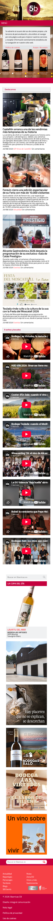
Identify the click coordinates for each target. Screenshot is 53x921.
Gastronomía (32, 883)
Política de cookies (12, 47)
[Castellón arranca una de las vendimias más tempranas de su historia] (26, 110)
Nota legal (7, 907)
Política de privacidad (12, 913)
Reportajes (7, 876)
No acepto (44, 47)
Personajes (7, 879)
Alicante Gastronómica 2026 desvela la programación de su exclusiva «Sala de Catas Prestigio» (25, 253)
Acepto (35, 47)
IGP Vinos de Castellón (22, 148)
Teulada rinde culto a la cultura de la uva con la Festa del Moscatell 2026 (26, 309)
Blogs (5, 886)
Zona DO (30, 876)
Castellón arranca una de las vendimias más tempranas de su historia (25, 130)
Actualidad (17, 209)
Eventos (16, 267)
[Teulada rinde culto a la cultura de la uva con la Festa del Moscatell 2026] (26, 289)
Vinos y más (31, 879)
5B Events (7, 889)
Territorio (6, 883)
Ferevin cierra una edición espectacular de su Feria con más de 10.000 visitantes (26, 191)
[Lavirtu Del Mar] (26, 606)
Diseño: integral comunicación (16, 902)
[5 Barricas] (33, 9)
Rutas (29, 873)
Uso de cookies (9, 918)
